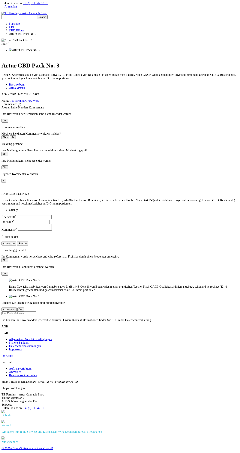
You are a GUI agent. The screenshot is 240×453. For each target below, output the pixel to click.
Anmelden (15, 371)
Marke (5, 100)
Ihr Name (8, 221)
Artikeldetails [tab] (17, 87)
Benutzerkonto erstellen (23, 375)
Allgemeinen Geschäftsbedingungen (30, 339)
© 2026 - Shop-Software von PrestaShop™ (27, 448)
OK (5, 120)
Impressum (15, 349)
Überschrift (9, 217)
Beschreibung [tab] (17, 84)
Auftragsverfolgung (20, 368)
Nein (5, 137)
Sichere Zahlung (18, 342)
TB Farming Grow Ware (24, 100)
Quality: (14, 209)
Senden (22, 243)
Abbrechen (9, 243)
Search (42, 17)
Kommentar (9, 229)
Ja (13, 137)
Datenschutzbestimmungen (25, 346)
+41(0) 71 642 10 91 (35, 3)
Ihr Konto (7, 355)
